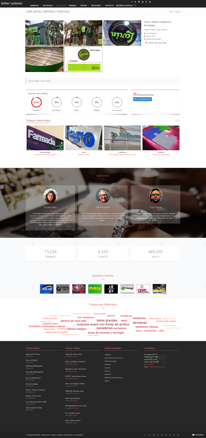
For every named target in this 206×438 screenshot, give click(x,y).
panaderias (105, 328)
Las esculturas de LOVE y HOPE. (36, 402)
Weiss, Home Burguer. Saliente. (75, 384)
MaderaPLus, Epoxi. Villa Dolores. (76, 369)
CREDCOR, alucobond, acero (74, 391)
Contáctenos (149, 348)
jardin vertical (155, 318)
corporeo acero (50, 323)
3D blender (62, 329)
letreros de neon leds (73, 320)
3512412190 (149, 364)
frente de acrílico (50, 318)
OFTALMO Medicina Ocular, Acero (76, 406)
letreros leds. (49, 329)
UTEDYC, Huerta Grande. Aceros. (75, 376)
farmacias (140, 322)
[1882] (111, 289)
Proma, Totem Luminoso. (73, 420)
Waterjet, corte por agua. (33, 396)
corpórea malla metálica (166, 321)
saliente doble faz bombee (56, 332)
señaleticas (126, 315)
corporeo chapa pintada (153, 39)
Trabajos (72, 5)
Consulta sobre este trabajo (157, 43)
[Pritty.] (95, 289)
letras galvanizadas (169, 325)
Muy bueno (56, 110)
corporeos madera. (93, 335)
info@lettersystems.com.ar (156, 367)
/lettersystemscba (145, 95)
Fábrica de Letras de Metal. (114, 377)
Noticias (107, 371)
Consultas (198, 435)
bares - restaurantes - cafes (150, 330)
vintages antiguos (46, 321)
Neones (83, 5)
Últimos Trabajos (72, 348)
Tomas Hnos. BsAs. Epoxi (73, 354)
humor (74, 325)
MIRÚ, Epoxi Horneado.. (72, 398)
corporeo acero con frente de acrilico (103, 324)
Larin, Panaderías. (151, 33)
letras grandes (107, 320)
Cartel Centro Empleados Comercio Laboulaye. (103, 211)
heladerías (139, 318)
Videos (107, 381)
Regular (97, 110)
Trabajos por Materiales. (103, 304)
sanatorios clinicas (146, 326)
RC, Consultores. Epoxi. (72, 413)
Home (171, 12)
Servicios (108, 364)
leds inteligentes (85, 317)
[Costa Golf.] (63, 289)
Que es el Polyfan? (32, 360)
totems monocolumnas (69, 334)
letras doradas (100, 314)
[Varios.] (79, 289)
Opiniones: (103, 175)
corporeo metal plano (173, 328)
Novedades (96, 5)
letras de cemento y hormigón (106, 332)
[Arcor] (46, 289)
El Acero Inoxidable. (32, 384)
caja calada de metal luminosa (59, 315)
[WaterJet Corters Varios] (159, 289)
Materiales (48, 5)
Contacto (109, 5)
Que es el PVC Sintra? (33, 354)
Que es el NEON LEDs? (33, 378)
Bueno (77, 110)
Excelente (36, 110)
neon (124, 320)
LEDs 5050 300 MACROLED (35, 372)
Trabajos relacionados (38, 120)
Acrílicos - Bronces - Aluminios (35, 390)
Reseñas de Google (124, 5)
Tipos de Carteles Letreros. (34, 408)
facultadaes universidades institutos (47, 326)
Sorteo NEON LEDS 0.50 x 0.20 (114, 358)
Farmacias (34, 5)
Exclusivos (61, 5)
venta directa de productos (81, 313)
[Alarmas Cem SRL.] (143, 289)
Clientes (103, 256)
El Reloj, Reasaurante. (50, 211)
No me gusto (117, 110)
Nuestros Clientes (103, 275)
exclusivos (120, 328)
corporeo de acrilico (169, 318)
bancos (111, 315)
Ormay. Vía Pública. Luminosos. (75, 361)
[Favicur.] (127, 289)
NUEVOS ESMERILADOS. (34, 366)
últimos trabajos (76, 328)
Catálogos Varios (111, 361)
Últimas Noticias (33, 348)
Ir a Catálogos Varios (143, 99)
